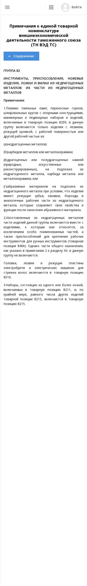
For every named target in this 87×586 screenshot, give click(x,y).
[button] (51, 7)
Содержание (23, 56)
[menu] (7, 7)
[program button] (51, 7)
